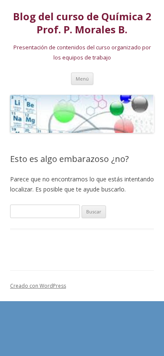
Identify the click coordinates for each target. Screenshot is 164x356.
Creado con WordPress (38, 285)
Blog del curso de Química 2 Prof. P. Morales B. (82, 23)
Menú (82, 79)
